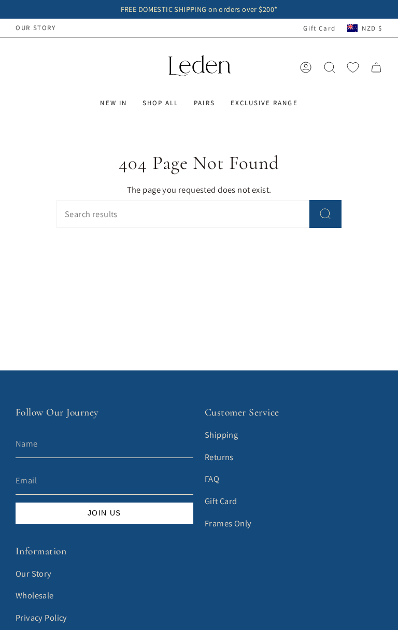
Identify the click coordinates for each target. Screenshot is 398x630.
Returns (219, 457)
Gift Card (319, 28)
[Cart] (376, 67)
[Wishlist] (353, 67)
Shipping (221, 434)
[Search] (325, 214)
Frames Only (228, 523)
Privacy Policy (41, 617)
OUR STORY (36, 27)
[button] (113, 103)
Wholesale (35, 595)
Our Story (34, 573)
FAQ (212, 478)
